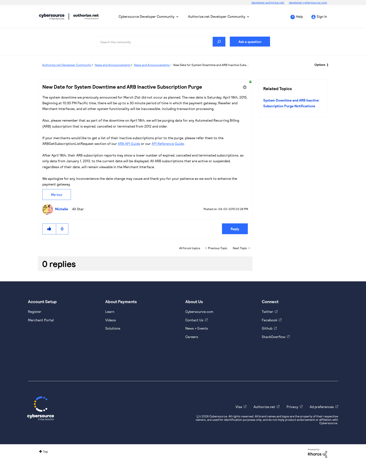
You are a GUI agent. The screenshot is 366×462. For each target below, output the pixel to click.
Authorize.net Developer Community (216, 16)
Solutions (112, 328)
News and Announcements (112, 65)
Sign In (322, 16)
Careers (191, 337)
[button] (49, 229)
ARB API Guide (129, 144)
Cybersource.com (199, 311)
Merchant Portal (41, 320)
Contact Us (194, 320)
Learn (109, 311)
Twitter (267, 311)
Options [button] (320, 64)
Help (299, 16)
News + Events (196, 328)
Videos (110, 320)
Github (267, 328)
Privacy (292, 407)
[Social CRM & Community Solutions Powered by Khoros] (317, 453)
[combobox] (161, 42)
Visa (239, 407)
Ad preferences (322, 407)
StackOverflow (273, 337)
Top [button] (45, 451)
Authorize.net (264, 407)
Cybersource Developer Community (51, 16)
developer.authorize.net (268, 2)
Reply (235, 229)
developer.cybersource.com (308, 2)
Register (34, 311)
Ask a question (249, 42)
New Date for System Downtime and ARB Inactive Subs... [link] (211, 65)
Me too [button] (56, 194)
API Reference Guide (168, 144)
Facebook (269, 320)
